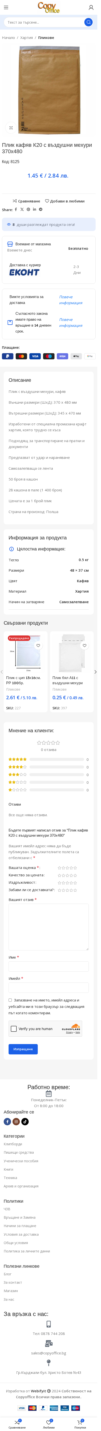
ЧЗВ (7, 1209)
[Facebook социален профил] (16, 209)
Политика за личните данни (27, 1251)
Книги (8, 1169)
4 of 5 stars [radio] (71, 868)
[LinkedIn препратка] (35, 209)
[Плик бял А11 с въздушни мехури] (71, 653)
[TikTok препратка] (25, 1121)
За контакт (13, 1282)
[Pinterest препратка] (28, 209)
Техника (10, 1177)
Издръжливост (22, 883)
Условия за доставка (21, 1234)
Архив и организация (21, 1186)
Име (14, 957)
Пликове (46, 37)
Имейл (16, 978)
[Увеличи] (11, 127)
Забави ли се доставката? (31, 890)
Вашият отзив (23, 899)
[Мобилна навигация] (6, 7)
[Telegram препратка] (41, 209)
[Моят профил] (91, 7)
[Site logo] (49, 6)
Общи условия (16, 1242)
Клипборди (13, 1144)
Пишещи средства (19, 1152)
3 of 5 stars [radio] (67, 868)
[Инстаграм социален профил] (16, 1121)
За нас (9, 1299)
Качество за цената (26, 875)
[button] (96, 672)
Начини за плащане (20, 1225)
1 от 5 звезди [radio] (59, 868)
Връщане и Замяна (20, 1217)
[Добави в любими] (38, 645)
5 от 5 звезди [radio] (75, 868)
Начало (8, 37)
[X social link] (22, 209)
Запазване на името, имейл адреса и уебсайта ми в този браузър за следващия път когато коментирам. (46, 1006)
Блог (8, 1274)
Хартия (26, 37)
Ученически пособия (21, 1161)
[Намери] (88, 22)
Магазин (11, 1290)
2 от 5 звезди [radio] (63, 868)
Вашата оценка (24, 868)
